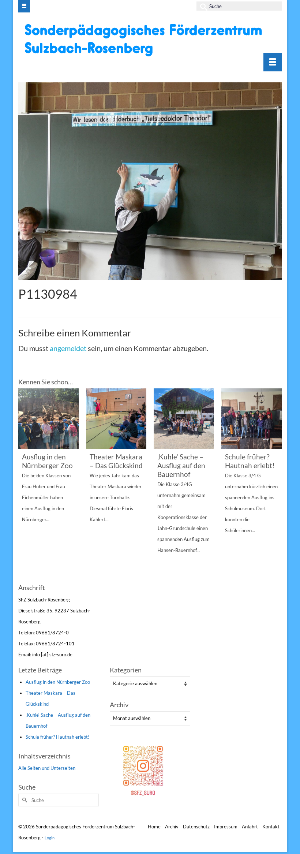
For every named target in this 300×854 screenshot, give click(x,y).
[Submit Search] (201, 6)
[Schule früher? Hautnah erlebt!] (251, 418)
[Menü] (272, 62)
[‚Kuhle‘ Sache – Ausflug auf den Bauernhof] (184, 418)
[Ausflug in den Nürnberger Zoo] (48, 418)
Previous (24, 485)
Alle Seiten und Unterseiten (46, 768)
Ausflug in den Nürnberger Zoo (58, 682)
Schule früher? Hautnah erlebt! (57, 737)
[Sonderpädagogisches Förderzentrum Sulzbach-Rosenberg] (151, 40)
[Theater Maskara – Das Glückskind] (116, 418)
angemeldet (68, 348)
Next (275, 485)
